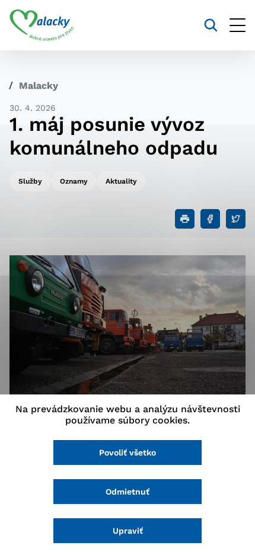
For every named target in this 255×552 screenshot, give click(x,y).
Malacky (38, 85)
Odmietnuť (127, 491)
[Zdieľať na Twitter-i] (236, 219)
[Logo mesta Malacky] (41, 25)
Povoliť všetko (127, 452)
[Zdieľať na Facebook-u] (210, 219)
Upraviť (128, 530)
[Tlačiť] (185, 219)
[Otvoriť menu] (238, 25)
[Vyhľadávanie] (211, 25)
